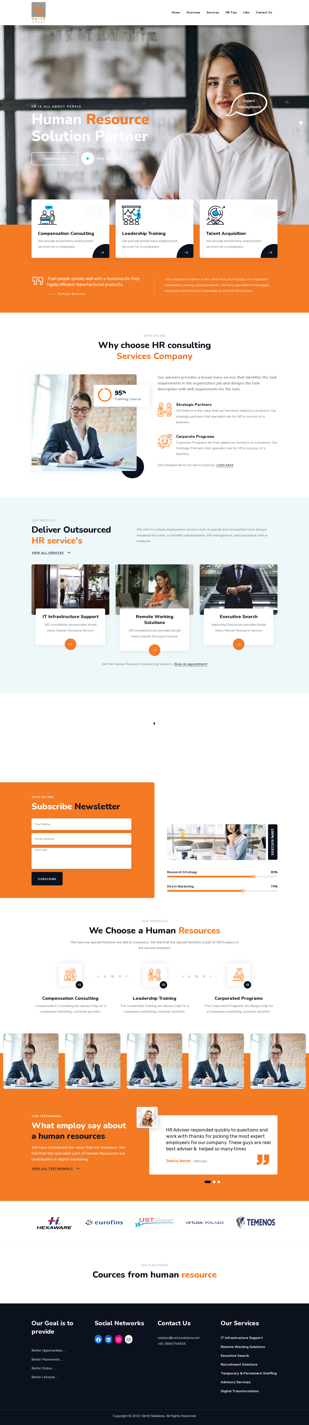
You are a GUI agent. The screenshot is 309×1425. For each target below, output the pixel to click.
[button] (208, 1182)
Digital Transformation (240, 1391)
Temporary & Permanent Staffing (249, 1373)
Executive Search (239, 617)
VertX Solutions (153, 1416)
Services (213, 12)
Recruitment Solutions (239, 1364)
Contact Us (264, 12)
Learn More (225, 465)
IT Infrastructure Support (70, 617)
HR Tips (231, 12)
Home (176, 12)
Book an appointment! (190, 664)
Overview (193, 12)
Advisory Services (236, 1382)
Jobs (246, 12)
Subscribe (47, 879)
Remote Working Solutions (154, 620)
